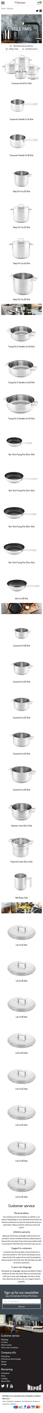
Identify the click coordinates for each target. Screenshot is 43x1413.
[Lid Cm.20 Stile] (21, 1036)
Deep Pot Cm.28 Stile (21, 299)
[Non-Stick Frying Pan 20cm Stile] (21, 438)
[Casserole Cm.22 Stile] (21, 701)
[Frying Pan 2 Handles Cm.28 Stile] (21, 366)
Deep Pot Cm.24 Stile (21, 263)
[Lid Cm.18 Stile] (21, 1000)
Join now (21, 1306)
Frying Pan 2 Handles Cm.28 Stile (21, 382)
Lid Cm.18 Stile (21, 1017)
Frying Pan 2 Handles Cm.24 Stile (21, 346)
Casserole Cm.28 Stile (21, 789)
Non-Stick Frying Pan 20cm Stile (21, 454)
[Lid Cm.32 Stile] (21, 1180)
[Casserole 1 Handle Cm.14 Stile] (21, 103)
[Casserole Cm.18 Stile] (21, 629)
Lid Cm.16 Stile (21, 981)
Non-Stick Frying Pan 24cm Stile (21, 490)
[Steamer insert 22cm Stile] (21, 809)
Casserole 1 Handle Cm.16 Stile (21, 155)
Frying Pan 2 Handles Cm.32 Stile (21, 418)
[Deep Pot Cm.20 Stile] (21, 175)
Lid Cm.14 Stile (21, 945)
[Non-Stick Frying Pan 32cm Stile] (21, 546)
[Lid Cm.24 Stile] (21, 1108)
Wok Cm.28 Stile (21, 598)
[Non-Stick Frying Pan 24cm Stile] (21, 474)
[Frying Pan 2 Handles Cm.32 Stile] (21, 402)
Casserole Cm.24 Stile (21, 753)
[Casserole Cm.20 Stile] (21, 665)
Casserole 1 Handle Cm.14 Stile (21, 119)
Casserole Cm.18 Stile (21, 645)
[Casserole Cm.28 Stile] (21, 773)
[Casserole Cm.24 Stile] (21, 737)
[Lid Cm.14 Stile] (21, 928)
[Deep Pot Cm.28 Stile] (21, 283)
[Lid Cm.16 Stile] (21, 964)
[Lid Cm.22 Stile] (21, 1072)
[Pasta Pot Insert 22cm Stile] (21, 845)
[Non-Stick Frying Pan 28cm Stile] (21, 510)
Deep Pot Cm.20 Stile (21, 191)
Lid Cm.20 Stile (21, 1053)
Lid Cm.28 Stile (21, 1161)
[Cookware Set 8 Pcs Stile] (21, 67)
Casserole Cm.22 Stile (21, 717)
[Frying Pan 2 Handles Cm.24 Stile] (21, 330)
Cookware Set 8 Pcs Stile (22, 83)
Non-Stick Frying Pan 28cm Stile (22, 526)
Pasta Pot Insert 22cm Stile (21, 861)
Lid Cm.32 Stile (21, 1197)
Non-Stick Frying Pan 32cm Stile (22, 562)
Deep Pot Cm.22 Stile (21, 227)
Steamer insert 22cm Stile (21, 825)
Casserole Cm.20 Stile (21, 681)
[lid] (21, 211)
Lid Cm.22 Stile (21, 1089)
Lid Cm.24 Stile (21, 1125)
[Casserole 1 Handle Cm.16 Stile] (21, 139)
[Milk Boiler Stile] (21, 881)
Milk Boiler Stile (21, 897)
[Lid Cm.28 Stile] (21, 1144)
